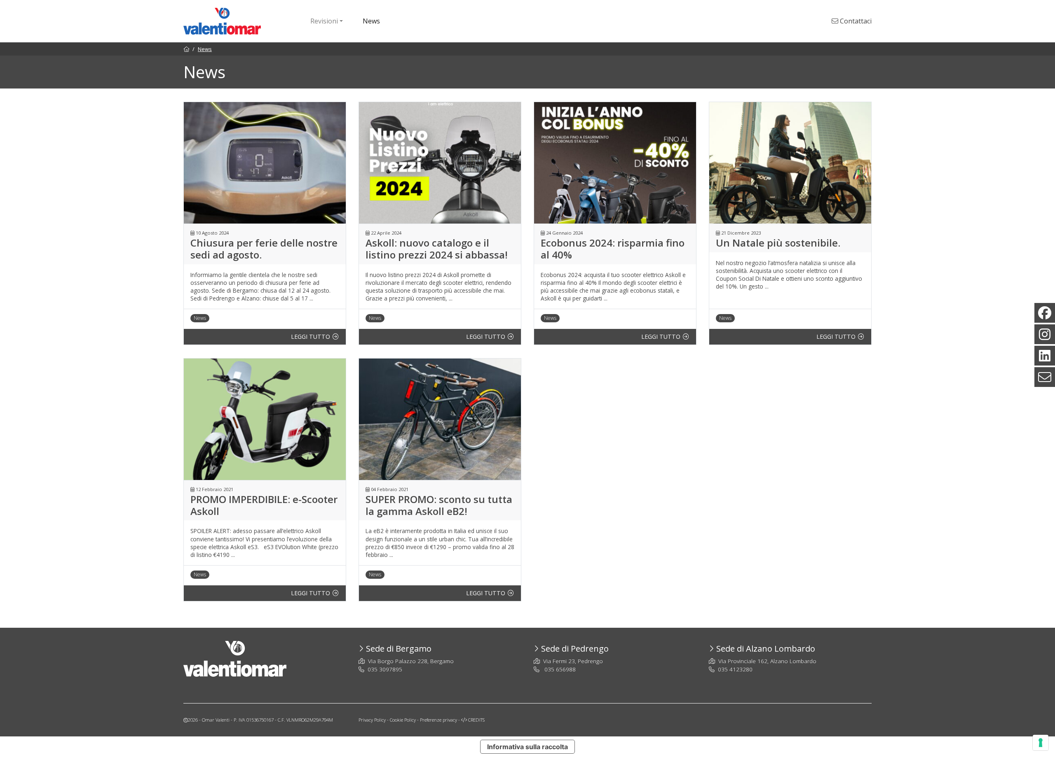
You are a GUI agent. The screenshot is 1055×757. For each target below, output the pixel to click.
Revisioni (324, 21)
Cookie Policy (403, 720)
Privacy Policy (372, 720)
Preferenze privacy (438, 720)
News (371, 21)
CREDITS (476, 720)
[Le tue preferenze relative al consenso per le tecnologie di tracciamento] (1040, 742)
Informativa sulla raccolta (527, 747)
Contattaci (855, 21)
